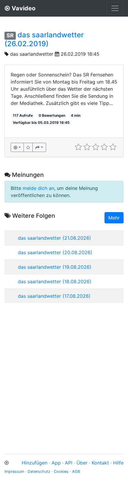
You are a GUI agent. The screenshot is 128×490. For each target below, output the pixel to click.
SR (10, 35)
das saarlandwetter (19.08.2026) (54, 267)
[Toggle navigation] (115, 8)
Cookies (61, 471)
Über (82, 463)
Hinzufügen (34, 463)
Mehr (114, 218)
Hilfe (118, 463)
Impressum (14, 471)
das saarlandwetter (31, 54)
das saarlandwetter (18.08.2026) (54, 281)
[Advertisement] (64, 371)
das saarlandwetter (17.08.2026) (54, 296)
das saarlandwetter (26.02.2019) (44, 39)
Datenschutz (39, 471)
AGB (76, 471)
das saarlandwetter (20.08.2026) (55, 252)
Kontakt (100, 463)
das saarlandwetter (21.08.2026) (54, 238)
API (68, 463)
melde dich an (38, 188)
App (56, 463)
